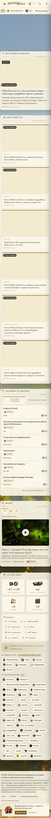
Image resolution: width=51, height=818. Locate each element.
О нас (3, 796)
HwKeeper (7, 458)
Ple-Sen (6, 471)
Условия (12, 796)
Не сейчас (32, 812)
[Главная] (14, 4)
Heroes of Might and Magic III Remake (18, 477)
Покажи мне (21, 812)
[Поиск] (39, 4)
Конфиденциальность (29, 796)
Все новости (41, 57)
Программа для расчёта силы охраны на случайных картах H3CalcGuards (25, 422)
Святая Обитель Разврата (14, 464)
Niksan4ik (7, 561)
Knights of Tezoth (10, 408)
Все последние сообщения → (34, 490)
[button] (31, 4)
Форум (44, 394)
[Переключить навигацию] (46, 4)
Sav (4, 431)
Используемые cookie (10, 801)
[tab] (14, 400)
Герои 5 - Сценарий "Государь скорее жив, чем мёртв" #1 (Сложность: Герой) (25, 551)
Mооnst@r (7, 444)
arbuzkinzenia (16, 648)
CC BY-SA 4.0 (43, 780)
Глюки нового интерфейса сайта (16, 437)
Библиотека (9, 617)
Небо (5, 415)
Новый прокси (9, 450)
